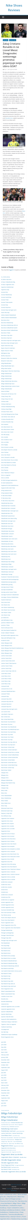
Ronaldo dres (13, 40)
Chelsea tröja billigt (6, 409)
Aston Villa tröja (5, 312)
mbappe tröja (4, 788)
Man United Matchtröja (7, 719)
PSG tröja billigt (5, 945)
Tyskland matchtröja (6, 1027)
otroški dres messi (6, 884)
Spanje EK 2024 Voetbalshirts (8, 1019)
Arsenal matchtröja (6, 297)
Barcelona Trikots (5, 333)
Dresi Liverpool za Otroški (8, 457)
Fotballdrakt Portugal (6, 528)
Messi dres (5, 40)
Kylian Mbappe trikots (7, 650)
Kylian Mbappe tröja (6, 653)
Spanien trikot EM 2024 (7, 1016)
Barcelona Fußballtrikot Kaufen (9, 327)
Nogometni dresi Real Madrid (9, 866)
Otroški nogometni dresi (7, 907)
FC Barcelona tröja (6, 498)
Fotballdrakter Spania (6, 536)
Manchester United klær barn (9, 762)
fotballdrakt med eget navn (8, 521)
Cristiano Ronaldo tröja (7, 422)
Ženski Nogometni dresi (7, 1037)
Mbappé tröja (4, 785)
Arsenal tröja (4, 305)
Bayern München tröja (7, 345)
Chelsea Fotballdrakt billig (8, 406)
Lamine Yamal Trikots (6, 666)
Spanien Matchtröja (6, 1014)
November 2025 (5, 1062)
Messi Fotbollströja (6, 798)
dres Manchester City (6, 427)
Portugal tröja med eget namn (9, 940)
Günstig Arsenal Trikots (7, 587)
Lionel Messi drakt (6, 673)
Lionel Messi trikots (6, 678)
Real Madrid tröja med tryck (8, 986)
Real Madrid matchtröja (7, 968)
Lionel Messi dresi (6, 676)
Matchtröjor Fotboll (6, 770)
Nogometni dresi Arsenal (7, 836)
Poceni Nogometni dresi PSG (8, 925)
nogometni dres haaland (7, 818)
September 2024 (5, 1098)
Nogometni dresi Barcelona (8, 839)
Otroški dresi (4, 892)
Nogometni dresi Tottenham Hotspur (10, 869)
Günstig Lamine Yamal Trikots (9, 592)
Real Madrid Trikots (6, 973)
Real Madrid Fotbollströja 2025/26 (10, 966)
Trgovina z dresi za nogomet (8, 1024)
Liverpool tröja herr (6, 706)
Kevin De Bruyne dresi (7, 627)
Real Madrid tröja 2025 (7, 981)
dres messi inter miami (7, 432)
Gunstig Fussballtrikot (7, 589)
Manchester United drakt (7, 747)
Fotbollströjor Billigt (6, 564)
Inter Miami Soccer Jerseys (8, 610)
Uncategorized (5, 1029)
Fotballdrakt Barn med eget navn (9, 511)
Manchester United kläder (8, 760)
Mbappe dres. (5, 775)
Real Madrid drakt (6, 948)
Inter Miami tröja (5, 615)
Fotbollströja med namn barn (8, 551)
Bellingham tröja (5, 353)
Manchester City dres (6, 724)
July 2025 (3, 1072)
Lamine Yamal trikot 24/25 (8, 661)
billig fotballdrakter (6, 363)
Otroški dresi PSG (5, 897)
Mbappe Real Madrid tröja (8, 783)
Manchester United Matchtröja (9, 765)
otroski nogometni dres (7, 902)
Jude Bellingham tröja (7, 620)
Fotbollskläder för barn (7, 541)
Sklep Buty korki (11, 1197)
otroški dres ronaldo (6, 887)
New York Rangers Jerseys (13, 1199)
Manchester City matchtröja (8, 732)
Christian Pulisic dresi (7, 411)
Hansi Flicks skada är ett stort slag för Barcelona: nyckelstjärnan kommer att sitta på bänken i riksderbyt (13, 258)
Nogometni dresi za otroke (8, 877)
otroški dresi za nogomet (7, 900)
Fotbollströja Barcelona (7, 544)
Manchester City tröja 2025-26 (9, 742)
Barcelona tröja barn (6, 338)
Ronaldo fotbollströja (6, 1001)
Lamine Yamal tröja (6, 668)
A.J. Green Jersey (5, 277)
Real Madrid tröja (5, 976)
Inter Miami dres (5, 605)
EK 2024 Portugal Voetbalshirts (9, 480)
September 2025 (5, 1067)
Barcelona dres (22, 1201)
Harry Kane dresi (5, 602)
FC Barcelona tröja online (7, 500)
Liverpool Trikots (5, 694)
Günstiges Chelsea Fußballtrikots (9, 597)
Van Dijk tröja (4, 1032)
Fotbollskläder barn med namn (9, 539)
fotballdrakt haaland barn (8, 516)
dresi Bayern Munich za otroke (9, 450)
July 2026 (3, 1042)
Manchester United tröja (7, 767)
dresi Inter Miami (5, 455)
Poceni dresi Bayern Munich (8, 917)
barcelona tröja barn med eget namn (11, 340)
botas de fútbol (5, 391)
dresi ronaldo (4, 467)
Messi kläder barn (6, 803)
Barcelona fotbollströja (7, 322)
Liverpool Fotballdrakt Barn (8, 691)
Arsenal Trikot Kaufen (7, 302)
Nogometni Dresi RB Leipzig (8, 864)
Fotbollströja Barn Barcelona (8, 546)
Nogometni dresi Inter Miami (8, 844)
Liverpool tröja (5, 696)
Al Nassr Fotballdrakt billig (8, 282)
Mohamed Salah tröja (6, 811)
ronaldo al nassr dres (6, 996)
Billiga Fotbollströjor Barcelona (9, 381)
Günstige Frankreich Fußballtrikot (10, 594)
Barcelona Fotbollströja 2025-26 (9, 325)
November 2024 (5, 1093)
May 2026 (3, 1047)
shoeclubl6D (14, 69)
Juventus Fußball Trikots (7, 622)
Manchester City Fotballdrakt (8, 727)
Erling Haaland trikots (7, 493)
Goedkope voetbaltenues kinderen (10, 1210)
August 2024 (4, 1100)
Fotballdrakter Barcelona (7, 531)
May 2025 (3, 1077)
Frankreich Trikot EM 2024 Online (10, 577)
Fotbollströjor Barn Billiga (7, 561)
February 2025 (5, 1085)
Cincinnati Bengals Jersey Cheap (9, 414)
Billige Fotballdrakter (6, 389)
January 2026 (4, 1057)
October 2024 (4, 1095)
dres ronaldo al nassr (6, 439)
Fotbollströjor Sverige (6, 574)
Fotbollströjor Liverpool (7, 566)
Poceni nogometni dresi (7, 922)
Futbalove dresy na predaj (18, 1219)
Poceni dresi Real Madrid (7, 920)
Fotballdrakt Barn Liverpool (8, 508)
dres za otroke (5, 442)
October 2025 (4, 1065)
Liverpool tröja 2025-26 (7, 701)
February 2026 (5, 1055)
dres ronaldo (4, 437)
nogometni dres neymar (7, 823)
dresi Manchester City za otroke (9, 460)
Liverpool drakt (5, 686)
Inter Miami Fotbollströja (7, 607)
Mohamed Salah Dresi (7, 808)
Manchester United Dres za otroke (10, 752)
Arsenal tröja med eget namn (8, 310)
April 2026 (4, 1049)
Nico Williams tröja (6, 816)
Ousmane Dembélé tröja (7, 910)
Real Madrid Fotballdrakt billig (9, 963)
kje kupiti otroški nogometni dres (9, 635)
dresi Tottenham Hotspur (7, 472)
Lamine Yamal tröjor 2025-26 (8, 671)
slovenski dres (5, 1004)
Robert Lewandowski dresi (8, 991)
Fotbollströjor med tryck (7, 572)
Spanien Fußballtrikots (7, 1011)
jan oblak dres (5, 617)
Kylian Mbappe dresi (6, 645)
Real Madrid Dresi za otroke (8, 958)
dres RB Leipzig (5, 434)
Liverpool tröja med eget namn (9, 709)
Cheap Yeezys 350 (6, 396)
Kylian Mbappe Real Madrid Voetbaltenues (12, 648)
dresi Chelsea (4, 452)
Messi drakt (4, 790)
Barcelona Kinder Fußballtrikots (9, 330)
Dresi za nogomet (5, 475)
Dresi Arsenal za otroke (7, 447)
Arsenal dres (4, 292)
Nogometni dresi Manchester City (10, 854)
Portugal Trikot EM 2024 (7, 935)
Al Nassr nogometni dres (7, 284)
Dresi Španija (4, 470)
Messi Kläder (4, 800)
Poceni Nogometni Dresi (7, 1165)
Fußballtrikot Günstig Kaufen (8, 582)
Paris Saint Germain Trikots (8, 912)
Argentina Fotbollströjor (7, 287)
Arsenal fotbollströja (6, 294)
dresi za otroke (5, 477)
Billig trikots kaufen (6, 368)
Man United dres (5, 716)
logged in (11, 270)
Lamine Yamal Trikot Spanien (8, 663)
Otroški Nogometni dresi (7, 905)
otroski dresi (4, 889)
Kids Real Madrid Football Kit (8, 630)
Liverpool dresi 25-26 (6, 689)
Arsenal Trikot (4, 300)
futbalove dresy (13, 1212)
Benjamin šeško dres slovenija (9, 358)
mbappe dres (4, 772)
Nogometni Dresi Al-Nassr (8, 833)
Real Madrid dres (5, 950)
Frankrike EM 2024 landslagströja (10, 579)
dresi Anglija (4, 444)
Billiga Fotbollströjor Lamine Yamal (10, 386)
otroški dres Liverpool (6, 882)
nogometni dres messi (7, 821)
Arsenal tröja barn (6, 307)
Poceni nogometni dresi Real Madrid (10, 927)
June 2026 (3, 1044)
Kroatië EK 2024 (5, 640)
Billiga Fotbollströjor (6, 373)
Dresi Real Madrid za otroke (8, 462)
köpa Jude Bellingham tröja (8, 638)
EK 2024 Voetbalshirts (7, 483)
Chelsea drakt (4, 401)
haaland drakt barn (6, 600)
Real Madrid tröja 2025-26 (8, 983)
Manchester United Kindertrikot (9, 757)
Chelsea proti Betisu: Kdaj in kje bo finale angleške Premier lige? (13, 251)
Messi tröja (4, 805)
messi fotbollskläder (6, 795)
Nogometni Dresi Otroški (7, 859)
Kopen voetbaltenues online (8, 1194)
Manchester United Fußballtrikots (10, 755)
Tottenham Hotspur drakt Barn (9, 1022)
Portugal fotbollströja (6, 930)
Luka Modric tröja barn (7, 714)
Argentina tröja (5, 289)
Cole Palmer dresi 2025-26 (8, 416)
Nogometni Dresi (5, 831)
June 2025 (3, 1075)
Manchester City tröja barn (8, 744)
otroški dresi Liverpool (7, 894)
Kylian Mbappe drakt (6, 643)
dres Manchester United (7, 429)
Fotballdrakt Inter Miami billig (9, 518)
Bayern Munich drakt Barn (8, 348)
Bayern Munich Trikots (7, 350)
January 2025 (4, 1088)
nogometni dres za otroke (8, 828)
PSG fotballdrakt (5, 943)
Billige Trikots (17, 1203)
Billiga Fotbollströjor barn (7, 383)
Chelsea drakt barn (6, 404)
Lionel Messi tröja (5, 681)
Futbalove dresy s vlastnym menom (10, 1216)
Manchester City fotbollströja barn (10, 729)
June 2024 (3, 1105)
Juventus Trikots (5, 625)
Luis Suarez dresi (5, 711)
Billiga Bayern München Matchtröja (10, 371)
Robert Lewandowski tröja (8, 994)
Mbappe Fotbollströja (6, 780)
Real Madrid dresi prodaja (8, 955)
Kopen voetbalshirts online (15, 1208)
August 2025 (4, 1070)
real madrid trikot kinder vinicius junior (11, 971)
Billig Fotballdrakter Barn (7, 366)
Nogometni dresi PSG (6, 861)
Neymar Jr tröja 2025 (6, 813)
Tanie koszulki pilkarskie (16, 1214)
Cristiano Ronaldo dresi (7, 419)
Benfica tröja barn (6, 355)
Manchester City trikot (7, 734)
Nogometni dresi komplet (7, 846)
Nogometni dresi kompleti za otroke (10, 849)
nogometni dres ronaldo (7, 826)
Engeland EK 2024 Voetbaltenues (9, 485)
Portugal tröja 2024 (6, 938)
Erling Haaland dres (6, 490)
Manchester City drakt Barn (8, 722)
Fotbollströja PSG (5, 556)
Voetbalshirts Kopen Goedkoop (9, 1034)
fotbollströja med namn (7, 549)
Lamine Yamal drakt (6, 655)
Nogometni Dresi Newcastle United (10, 856)
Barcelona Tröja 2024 (6, 335)
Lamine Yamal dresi (6, 658)
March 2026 (4, 1052)
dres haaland (4, 424)
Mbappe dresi (5, 777)
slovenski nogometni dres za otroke (10, 1006)
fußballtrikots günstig (6, 584)
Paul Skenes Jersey (6, 915)
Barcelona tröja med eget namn (9, 343)
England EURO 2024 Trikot (8, 488)
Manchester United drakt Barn (9, 750)
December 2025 (5, 1060)
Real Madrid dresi (6, 953)
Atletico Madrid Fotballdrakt (8, 315)
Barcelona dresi (5, 320)
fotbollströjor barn (6, 559)
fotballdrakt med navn (7, 523)
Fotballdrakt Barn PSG (7, 513)
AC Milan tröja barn (6, 279)
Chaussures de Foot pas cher (8, 394)
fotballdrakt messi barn (7, 526)
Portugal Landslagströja (7, 933)
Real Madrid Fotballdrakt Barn (9, 961)
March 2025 (4, 1082)
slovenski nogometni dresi (8, 1009)
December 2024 (5, 1090)
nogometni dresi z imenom (8, 872)
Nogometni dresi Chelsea (7, 841)
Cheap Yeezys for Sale (7, 399)
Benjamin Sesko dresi (6, 361)
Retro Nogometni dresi (7, 988)
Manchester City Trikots (7, 737)
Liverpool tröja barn (6, 704)
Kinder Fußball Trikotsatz (7, 633)
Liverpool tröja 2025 (6, 699)
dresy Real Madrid (6, 1203)
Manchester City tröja (6, 739)
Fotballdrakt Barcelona (7, 503)
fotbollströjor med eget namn (9, 569)
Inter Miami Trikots (6, 612)
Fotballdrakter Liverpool (7, 533)
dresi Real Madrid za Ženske (8, 465)
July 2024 (3, 1103)
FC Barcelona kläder (6, 495)
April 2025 (4, 1080)
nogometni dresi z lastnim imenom (10, 874)
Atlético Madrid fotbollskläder (9, 317)
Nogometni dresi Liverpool (8, 851)
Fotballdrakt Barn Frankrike (8, 505)
